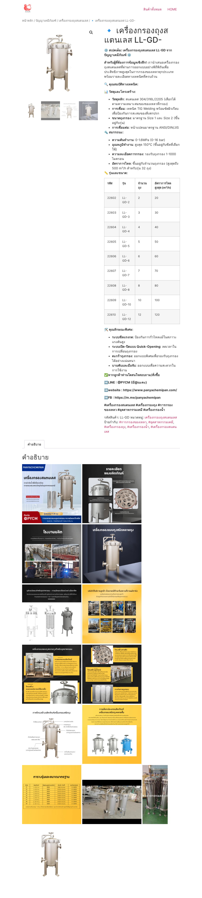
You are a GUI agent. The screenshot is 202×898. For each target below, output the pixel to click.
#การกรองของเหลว (133, 422)
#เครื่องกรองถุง (114, 427)
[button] (91, 32)
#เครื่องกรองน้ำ (138, 427)
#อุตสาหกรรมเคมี (160, 422)
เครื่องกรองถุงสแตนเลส (73, 20)
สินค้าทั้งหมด (152, 9)
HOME (172, 9)
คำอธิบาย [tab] (34, 444)
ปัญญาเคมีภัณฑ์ (46, 20)
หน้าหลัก (27, 20)
